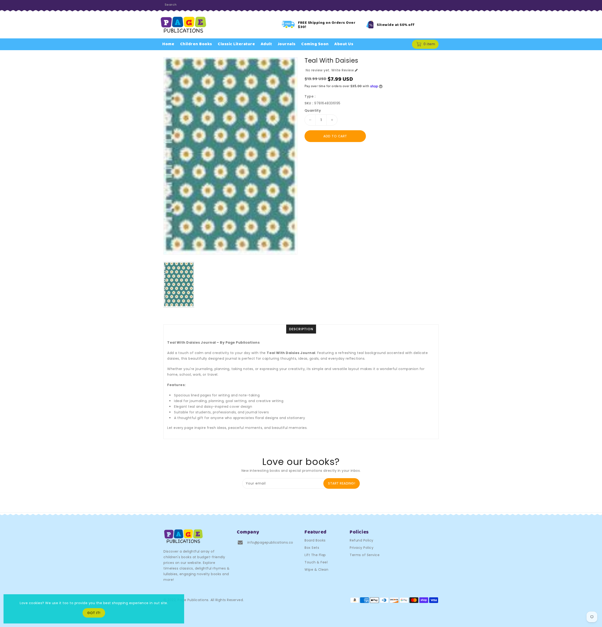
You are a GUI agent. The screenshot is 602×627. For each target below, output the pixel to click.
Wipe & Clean (316, 569)
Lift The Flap (315, 555)
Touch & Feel (316, 562)
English (429, 5)
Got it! (93, 613)
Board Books (315, 540)
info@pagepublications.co (270, 542)
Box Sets (312, 547)
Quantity (313, 110)
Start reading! (341, 483)
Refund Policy (361, 540)
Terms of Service (365, 555)
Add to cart (335, 136)
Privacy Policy (361, 547)
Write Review (342, 70)
